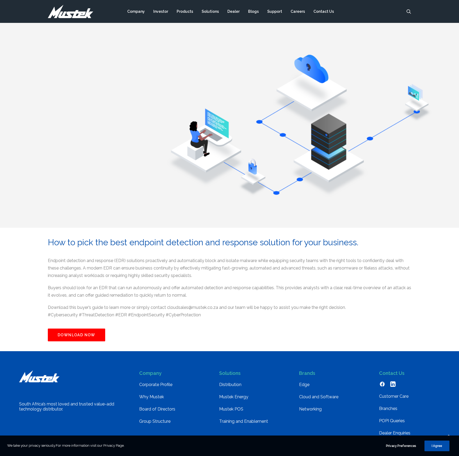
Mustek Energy (233, 396)
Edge (304, 384)
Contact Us (323, 11)
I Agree (437, 446)
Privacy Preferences (401, 446)
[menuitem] (136, 11)
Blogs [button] (253, 11)
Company (136, 11)
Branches (388, 408)
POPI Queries (392, 420)
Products (185, 11)
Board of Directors (157, 409)
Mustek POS (231, 409)
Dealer (233, 11)
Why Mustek (151, 396)
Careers (298, 11)
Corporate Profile (155, 384)
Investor (160, 11)
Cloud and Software (318, 396)
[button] (408, 11)
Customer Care (394, 396)
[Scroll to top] (448, 434)
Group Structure (155, 421)
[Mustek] (70, 11)
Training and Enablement (243, 421)
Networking (310, 409)
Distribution (230, 384)
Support (274, 11)
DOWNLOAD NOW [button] (76, 335)
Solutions (210, 11)
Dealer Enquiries (394, 433)
